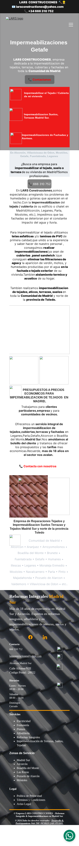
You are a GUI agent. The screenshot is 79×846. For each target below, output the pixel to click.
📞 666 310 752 (39, 184)
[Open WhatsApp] (69, 836)
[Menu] (71, 24)
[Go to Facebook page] (30, 637)
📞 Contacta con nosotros (37, 466)
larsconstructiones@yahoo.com (25, 656)
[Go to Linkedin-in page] (45, 637)
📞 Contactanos (39, 79)
